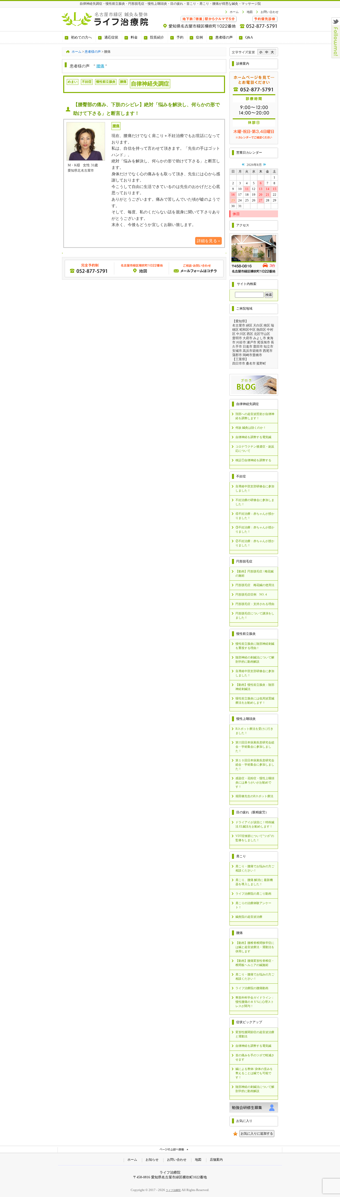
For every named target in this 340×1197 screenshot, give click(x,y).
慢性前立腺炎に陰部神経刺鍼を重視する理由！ (254, 646)
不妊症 (87, 82)
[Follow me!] (336, 56)
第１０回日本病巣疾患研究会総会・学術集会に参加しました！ (254, 765)
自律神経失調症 (150, 84)
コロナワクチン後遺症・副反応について (254, 449)
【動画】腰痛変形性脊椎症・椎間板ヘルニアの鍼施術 (254, 963)
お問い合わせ (270, 12)
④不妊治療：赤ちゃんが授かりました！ (254, 516)
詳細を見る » (208, 241)
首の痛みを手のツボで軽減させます (254, 1057)
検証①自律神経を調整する (253, 460)
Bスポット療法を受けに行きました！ (254, 731)
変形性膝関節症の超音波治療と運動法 (254, 1034)
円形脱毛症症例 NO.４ (251, 594)
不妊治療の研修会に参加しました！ (254, 502)
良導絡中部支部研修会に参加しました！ (254, 488)
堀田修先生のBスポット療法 (254, 796)
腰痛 (100, 66)
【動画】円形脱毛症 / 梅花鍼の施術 (254, 573)
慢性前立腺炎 (105, 82)
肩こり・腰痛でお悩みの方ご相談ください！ (254, 868)
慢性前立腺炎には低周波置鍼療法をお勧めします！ (254, 700)
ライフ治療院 (173, 1190)
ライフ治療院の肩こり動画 (253, 893)
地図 (250, 12)
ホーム (234, 12)
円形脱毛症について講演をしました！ (254, 615)
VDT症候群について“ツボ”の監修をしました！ (254, 838)
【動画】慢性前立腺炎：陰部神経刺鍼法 (254, 687)
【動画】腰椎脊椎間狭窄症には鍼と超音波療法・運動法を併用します (254, 947)
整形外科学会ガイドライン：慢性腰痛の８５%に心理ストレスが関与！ (254, 1002)
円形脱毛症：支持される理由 (254, 604)
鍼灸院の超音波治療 (248, 917)
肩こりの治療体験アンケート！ (253, 905)
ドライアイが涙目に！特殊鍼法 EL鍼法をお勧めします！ (254, 824)
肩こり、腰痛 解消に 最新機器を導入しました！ (254, 882)
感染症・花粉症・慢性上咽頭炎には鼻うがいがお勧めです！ (254, 782)
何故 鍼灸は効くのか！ (250, 427)
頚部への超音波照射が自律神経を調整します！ (254, 416)
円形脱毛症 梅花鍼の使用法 (254, 585)
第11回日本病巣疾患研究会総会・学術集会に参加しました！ (254, 747)
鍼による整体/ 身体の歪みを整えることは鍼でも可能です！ (254, 1073)
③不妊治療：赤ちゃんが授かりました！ (254, 529)
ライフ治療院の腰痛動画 (251, 988)
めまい (72, 82)
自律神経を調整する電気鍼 (253, 437)
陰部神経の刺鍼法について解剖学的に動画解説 (254, 659)
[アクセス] (253, 275)
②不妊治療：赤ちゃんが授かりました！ (254, 543)
